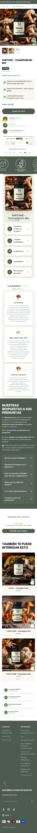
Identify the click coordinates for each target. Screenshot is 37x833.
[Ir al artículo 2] (11, 51)
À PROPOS (6, 736)
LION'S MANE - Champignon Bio (18, 674)
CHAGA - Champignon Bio (18, 588)
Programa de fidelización (25, 770)
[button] (18, 690)
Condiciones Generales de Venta (28, 732)
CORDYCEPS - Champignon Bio (18, 631)
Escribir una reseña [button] (18, 531)
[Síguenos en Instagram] (8, 809)
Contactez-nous (26, 775)
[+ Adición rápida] (32, 583)
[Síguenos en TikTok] (14, 809)
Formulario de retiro (28, 740)
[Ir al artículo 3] (18, 51)
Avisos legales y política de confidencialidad (26, 746)
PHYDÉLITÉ (6, 740)
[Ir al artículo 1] (5, 51)
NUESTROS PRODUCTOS (7, 732)
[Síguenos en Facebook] (3, 809)
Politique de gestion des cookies (28, 753)
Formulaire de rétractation (26, 765)
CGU (22, 736)
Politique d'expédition (25, 759)
